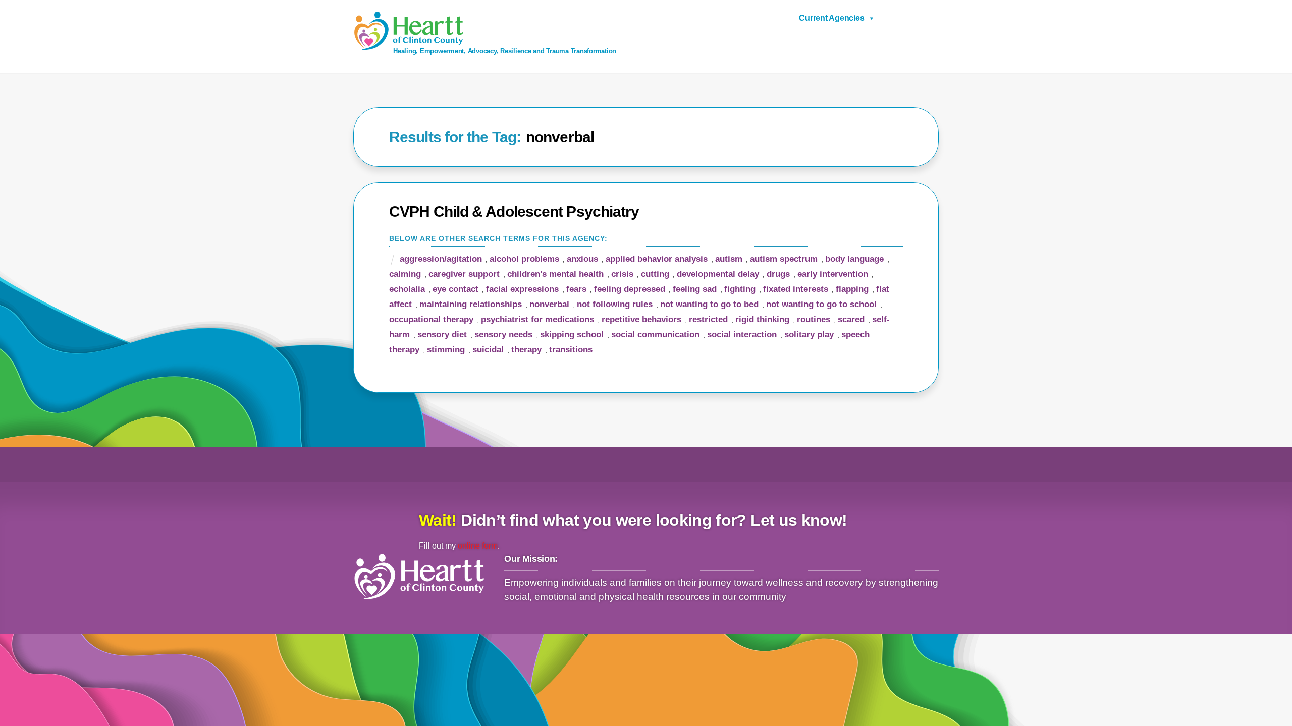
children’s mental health (555, 274)
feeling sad (695, 289)
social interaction (742, 334)
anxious (582, 259)
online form (478, 545)
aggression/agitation (441, 259)
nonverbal (549, 304)
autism (728, 259)
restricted (708, 319)
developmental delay (718, 274)
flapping (852, 289)
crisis (622, 274)
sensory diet (442, 334)
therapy (526, 349)
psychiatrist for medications (537, 319)
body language (854, 259)
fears (576, 289)
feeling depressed (629, 289)
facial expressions (522, 289)
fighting (740, 289)
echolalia (407, 289)
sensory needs (503, 334)
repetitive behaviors (641, 319)
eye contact (455, 289)
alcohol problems (524, 259)
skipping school (572, 334)
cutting (655, 274)
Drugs (778, 274)
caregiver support (464, 274)
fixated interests (795, 289)
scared (851, 319)
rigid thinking (762, 319)
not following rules (615, 304)
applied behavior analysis (657, 259)
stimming (446, 349)
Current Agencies (831, 18)
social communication (655, 334)
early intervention (832, 274)
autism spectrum (784, 259)
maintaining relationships (470, 304)
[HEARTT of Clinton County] (408, 46)
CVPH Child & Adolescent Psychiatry (514, 211)
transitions (571, 349)
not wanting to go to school (821, 304)
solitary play (809, 334)
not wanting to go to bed (709, 304)
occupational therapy (431, 319)
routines (813, 319)
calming (405, 274)
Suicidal (488, 349)
